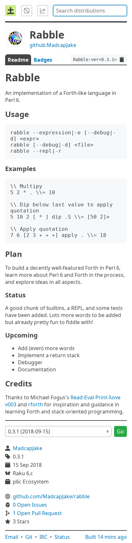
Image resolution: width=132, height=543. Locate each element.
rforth (35, 404)
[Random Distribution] (26, 10)
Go (120, 431)
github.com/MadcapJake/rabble (51, 496)
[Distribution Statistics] (42, 10)
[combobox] (90, 10)
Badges (43, 59)
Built (106, 536)
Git (28, 536)
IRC (43, 536)
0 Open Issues (30, 504)
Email (11, 536)
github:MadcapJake (52, 45)
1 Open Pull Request (37, 513)
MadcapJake (27, 448)
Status (62, 536)
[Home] (10, 10)
